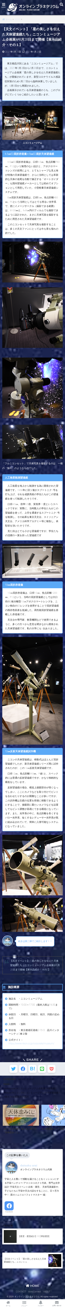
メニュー (24, 1305)
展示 (7, 1096)
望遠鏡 (51, 1088)
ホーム (8, 1305)
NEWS (21, 1079)
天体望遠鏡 (52, 1092)
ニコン (17, 1092)
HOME (34, 1285)
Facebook (9, 1212)
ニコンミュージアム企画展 (31, 1088)
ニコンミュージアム (34, 1092)
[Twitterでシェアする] (13, 1069)
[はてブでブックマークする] (32, 1069)
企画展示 (16, 1096)
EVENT (30, 1079)
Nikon (8, 1092)
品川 (26, 1096)
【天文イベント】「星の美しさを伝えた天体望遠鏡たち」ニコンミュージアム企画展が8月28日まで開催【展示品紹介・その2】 (35, 965)
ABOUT (46, 1291)
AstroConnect (34, 1291)
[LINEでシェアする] (42, 1069)
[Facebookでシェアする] (23, 1069)
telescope (10, 1088)
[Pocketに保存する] (51, 1069)
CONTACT (21, 1291)
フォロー (41, 1305)
